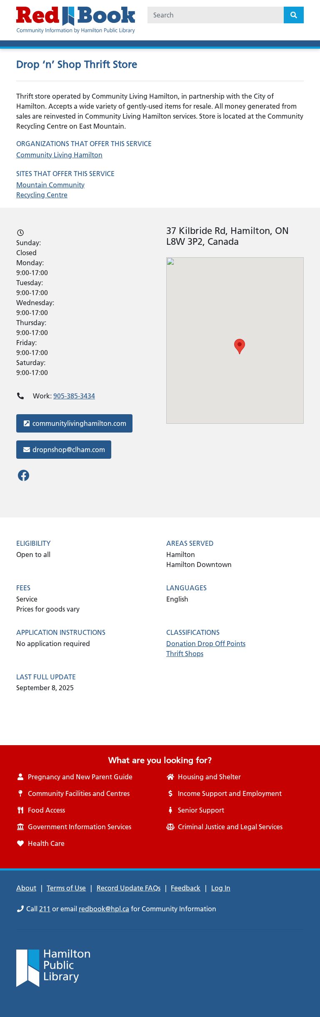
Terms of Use (66, 888)
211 (44, 909)
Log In (220, 888)
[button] (239, 347)
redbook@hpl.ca (104, 909)
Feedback (185, 888)
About (26, 888)
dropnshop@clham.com (68, 449)
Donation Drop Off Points (205, 643)
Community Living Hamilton (59, 155)
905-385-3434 (74, 396)
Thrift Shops (184, 653)
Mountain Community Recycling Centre (50, 190)
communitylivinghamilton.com (79, 423)
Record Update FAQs (128, 888)
